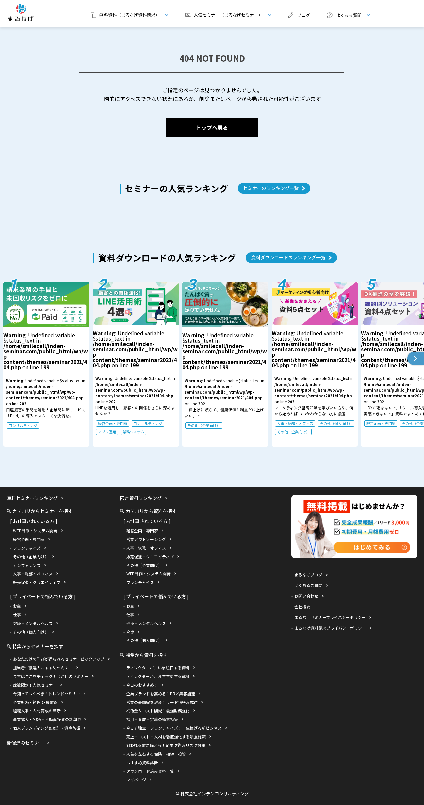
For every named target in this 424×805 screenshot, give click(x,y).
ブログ (303, 15)
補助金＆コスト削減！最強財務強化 (158, 710)
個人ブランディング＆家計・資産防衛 (46, 728)
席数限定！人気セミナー (35, 685)
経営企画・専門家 (112, 423)
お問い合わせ (306, 596)
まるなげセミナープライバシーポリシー (330, 617)
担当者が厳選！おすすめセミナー (43, 667)
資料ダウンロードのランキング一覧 (288, 257)
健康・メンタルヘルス (33, 623)
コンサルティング (23, 425)
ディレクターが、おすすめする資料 (157, 676)
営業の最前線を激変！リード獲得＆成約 (162, 702)
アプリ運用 (107, 431)
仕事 (17, 614)
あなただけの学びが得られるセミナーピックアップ (58, 659)
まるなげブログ (308, 574)
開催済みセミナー (25, 742)
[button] (415, 358)
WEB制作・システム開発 (35, 530)
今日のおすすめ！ (142, 685)
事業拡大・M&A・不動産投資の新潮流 (47, 719)
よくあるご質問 (308, 585)
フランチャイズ (27, 548)
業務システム (133, 431)
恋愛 (130, 632)
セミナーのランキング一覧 (271, 188)
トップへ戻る (212, 127)
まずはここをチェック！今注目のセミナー (50, 676)
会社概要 (302, 606)
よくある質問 (342, 15)
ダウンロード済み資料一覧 (150, 771)
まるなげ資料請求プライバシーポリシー (330, 628)
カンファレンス (27, 565)
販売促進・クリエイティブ (36, 582)
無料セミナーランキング (32, 498)
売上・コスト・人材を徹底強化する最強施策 (166, 736)
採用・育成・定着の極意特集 (152, 719)
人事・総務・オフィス (295, 423)
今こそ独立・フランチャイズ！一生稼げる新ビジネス (174, 728)
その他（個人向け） (336, 423)
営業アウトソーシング (146, 539)
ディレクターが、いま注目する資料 (157, 667)
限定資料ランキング (141, 498)
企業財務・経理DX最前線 (35, 702)
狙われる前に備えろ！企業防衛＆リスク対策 (165, 745)
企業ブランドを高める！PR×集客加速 (160, 693)
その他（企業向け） (203, 425)
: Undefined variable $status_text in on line (135, 381)
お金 (17, 606)
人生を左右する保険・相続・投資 (156, 754)
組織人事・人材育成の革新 (37, 710)
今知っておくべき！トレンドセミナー (46, 693)
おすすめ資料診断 (142, 762)
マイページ (136, 779)
